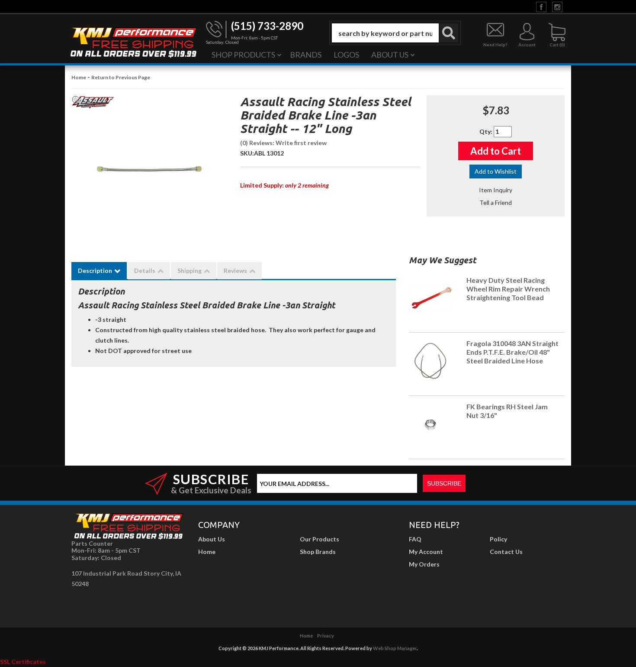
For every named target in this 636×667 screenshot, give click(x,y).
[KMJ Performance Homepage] (133, 41)
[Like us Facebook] (541, 6)
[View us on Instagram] (557, 6)
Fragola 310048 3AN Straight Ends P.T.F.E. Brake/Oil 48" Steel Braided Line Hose (512, 352)
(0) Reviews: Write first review (283, 142)
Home (78, 77)
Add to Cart (495, 151)
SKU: (247, 153)
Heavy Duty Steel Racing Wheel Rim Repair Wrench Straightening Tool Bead (508, 288)
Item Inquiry (495, 190)
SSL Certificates (23, 661)
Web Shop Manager (395, 648)
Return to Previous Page (120, 77)
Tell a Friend (495, 202)
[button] (395, 32)
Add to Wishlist (496, 171)
